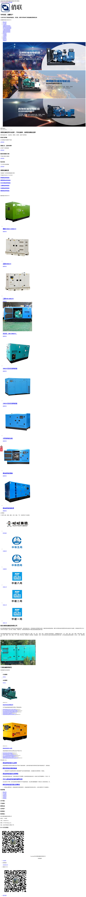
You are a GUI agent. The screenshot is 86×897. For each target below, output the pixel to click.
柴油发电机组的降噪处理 (8, 704)
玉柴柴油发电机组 (6, 30)
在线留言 (5, 40)
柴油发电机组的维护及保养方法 (9, 714)
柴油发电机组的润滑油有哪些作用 (10, 711)
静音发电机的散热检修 (10, 768)
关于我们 (2, 2)
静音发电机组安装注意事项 (8, 756)
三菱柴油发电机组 (6, 29)
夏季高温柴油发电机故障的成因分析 (10, 757)
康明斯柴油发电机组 (5, 180)
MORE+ (4, 676)
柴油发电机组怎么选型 (7, 748)
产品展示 (5, 24)
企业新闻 (5, 35)
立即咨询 (2, 142)
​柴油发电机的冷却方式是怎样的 (9, 709)
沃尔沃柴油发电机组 (7, 28)
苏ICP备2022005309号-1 (51, 856)
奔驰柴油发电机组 (6, 25)
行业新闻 (5, 34)
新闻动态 (5, 33)
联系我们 (6, 2)
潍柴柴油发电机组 (6, 31)
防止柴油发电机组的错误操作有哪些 (10, 710)
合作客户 (5, 36)
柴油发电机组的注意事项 (8, 754)
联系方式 (5, 39)
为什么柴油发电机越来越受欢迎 (9, 755)
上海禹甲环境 (45, 858)
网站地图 (10, 2)
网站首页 (5, 22)
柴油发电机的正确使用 (7, 713)
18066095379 (5, 864)
